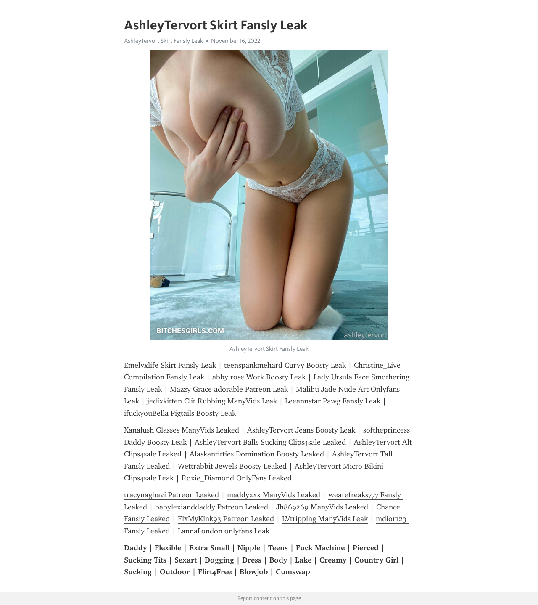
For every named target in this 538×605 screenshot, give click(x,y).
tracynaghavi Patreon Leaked (171, 494)
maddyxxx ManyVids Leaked (273, 494)
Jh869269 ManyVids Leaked (322, 507)
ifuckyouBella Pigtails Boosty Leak (180, 413)
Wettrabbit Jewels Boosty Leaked (232, 466)
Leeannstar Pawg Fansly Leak (332, 401)
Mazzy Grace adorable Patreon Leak (229, 389)
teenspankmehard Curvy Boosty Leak (285, 365)
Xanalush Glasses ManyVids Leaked (181, 430)
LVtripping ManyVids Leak (325, 518)
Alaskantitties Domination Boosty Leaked (257, 454)
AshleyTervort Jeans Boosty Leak (301, 430)
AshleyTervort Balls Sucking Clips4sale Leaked (270, 442)
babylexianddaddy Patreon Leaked (211, 507)
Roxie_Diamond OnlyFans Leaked (237, 478)
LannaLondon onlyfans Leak (223, 531)
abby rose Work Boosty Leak (259, 377)
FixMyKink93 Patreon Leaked (226, 518)
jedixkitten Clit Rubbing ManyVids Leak (212, 401)
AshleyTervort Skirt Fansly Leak (163, 41)
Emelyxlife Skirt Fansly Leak (170, 365)
